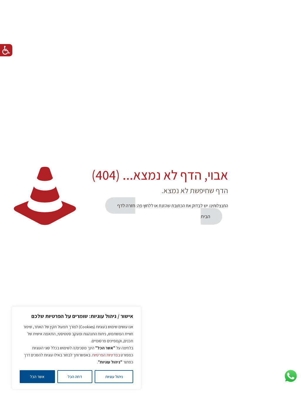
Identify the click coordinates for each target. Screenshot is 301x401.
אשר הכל (37, 376)
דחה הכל (75, 376)
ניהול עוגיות (114, 376)
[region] (76, 347)
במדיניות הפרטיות (106, 355)
